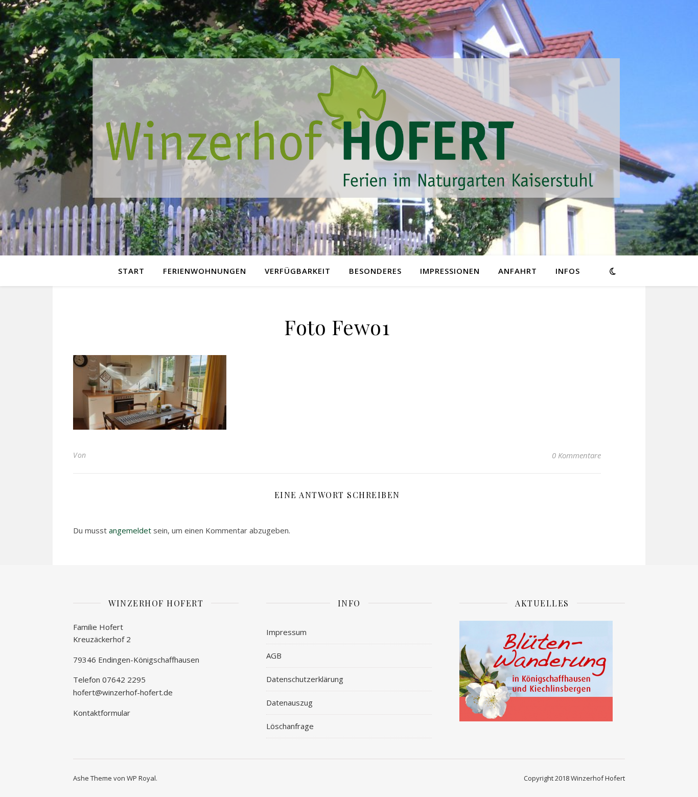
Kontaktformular (101, 713)
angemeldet (130, 530)
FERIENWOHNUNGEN (204, 271)
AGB (274, 655)
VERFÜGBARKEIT (298, 271)
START (131, 271)
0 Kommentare (576, 455)
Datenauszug (289, 702)
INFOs (567, 271)
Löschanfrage (290, 726)
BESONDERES (375, 271)
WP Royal (141, 778)
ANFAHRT (517, 271)
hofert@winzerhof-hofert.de (123, 692)
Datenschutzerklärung (304, 679)
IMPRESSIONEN (450, 271)
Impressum (286, 632)
